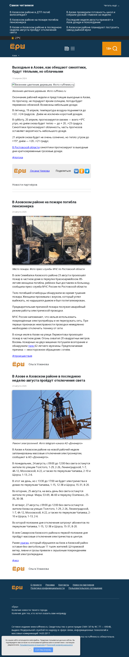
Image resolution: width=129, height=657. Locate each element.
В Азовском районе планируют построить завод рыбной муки (92, 29)
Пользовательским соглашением (32, 645)
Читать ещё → (112, 5)
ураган (24, 543)
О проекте (36, 584)
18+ (108, 48)
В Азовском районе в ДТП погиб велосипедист (30, 13)
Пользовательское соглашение (85, 588)
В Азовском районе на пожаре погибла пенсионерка (34, 21)
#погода (17, 157)
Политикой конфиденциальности (60, 645)
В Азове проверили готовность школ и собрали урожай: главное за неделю (90, 13)
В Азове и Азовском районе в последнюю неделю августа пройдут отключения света (36, 30)
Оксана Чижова (40, 171)
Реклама (50, 584)
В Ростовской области (26, 147)
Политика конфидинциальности (48, 588)
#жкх (15, 560)
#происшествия (22, 356)
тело (31, 346)
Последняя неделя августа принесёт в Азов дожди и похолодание (89, 21)
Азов (14, 55)
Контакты (63, 584)
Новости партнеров (83, 584)
